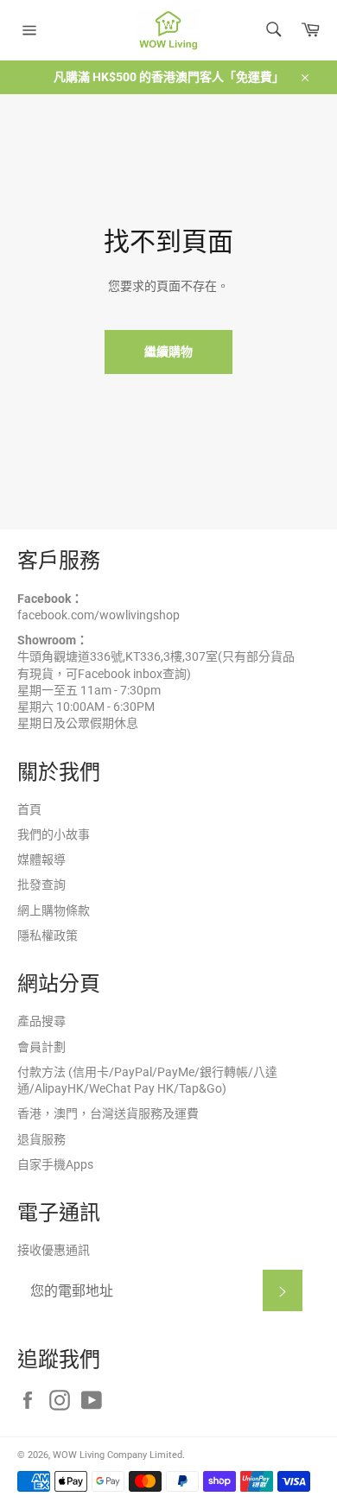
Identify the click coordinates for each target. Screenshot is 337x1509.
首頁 (29, 809)
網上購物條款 (53, 910)
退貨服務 (41, 1139)
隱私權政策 (47, 935)
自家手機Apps (55, 1164)
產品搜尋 (41, 1021)
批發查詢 (41, 884)
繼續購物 (168, 351)
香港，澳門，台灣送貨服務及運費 (108, 1113)
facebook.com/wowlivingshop (98, 615)
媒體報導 (41, 859)
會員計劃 (41, 1047)
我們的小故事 (53, 834)
